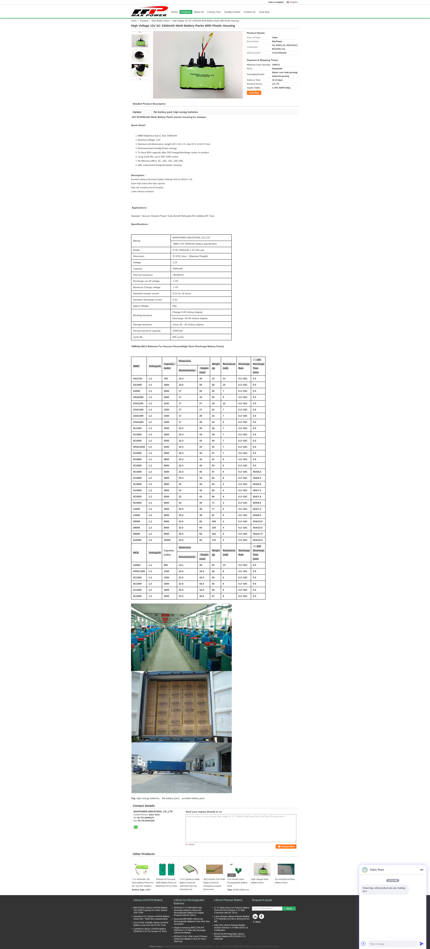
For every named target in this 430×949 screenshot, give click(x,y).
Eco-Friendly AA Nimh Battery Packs (285, 881)
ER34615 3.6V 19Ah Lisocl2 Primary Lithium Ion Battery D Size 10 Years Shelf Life (190, 939)
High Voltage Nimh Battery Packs (259, 881)
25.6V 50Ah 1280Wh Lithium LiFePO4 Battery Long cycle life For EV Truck (151, 923)
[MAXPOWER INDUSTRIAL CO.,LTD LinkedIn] (255, 917)
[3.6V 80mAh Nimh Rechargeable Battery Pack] (238, 869)
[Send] (421, 943)
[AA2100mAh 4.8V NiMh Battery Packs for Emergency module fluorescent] (214, 869)
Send (288, 908)
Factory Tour (214, 12)
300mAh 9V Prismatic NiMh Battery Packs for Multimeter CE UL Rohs (166, 882)
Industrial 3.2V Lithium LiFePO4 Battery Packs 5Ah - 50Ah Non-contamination (151, 917)
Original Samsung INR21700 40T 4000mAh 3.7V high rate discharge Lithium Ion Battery (190, 930)
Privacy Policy (155, 946)
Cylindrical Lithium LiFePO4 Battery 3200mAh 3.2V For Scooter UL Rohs (150, 930)
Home (174, 12)
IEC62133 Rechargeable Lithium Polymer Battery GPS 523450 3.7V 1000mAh (230, 936)
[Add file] (363, 943)
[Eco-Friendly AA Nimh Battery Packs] (286, 869)
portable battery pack (193, 798)
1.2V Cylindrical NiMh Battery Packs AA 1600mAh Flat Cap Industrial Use (190, 884)
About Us (199, 12)
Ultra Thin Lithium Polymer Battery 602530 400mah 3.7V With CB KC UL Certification (231, 927)
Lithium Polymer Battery (228, 900)
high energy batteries (148, 798)
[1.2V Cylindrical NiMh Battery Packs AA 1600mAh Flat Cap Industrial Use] (190, 869)
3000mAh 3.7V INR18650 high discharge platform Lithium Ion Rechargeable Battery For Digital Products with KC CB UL (189, 911)
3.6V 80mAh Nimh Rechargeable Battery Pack (237, 882)
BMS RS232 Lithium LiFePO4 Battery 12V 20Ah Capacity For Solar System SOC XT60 (150, 910)
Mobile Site (259, 926)
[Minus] (422, 870)
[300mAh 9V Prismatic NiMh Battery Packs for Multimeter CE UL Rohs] (167, 869)
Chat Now (264, 12)
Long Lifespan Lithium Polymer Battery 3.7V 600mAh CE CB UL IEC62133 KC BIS (232, 919)
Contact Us (249, 12)
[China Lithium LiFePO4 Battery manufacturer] (150, 11)
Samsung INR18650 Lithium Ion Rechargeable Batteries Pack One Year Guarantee (192, 921)
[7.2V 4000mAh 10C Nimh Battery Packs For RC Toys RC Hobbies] (143, 869)
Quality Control (232, 12)
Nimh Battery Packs (160, 21)
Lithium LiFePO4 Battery (148, 900)
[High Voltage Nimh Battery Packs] (262, 869)
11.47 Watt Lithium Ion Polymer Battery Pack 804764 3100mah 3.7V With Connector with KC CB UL (231, 910)
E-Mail (256, 921)
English (293, 2)
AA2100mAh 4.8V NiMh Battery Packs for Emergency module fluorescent (214, 884)
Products (186, 12)
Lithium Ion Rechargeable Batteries (189, 902)
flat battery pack (170, 798)
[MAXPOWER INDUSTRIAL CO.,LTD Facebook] (262, 917)
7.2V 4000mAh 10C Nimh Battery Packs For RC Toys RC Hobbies (142, 882)
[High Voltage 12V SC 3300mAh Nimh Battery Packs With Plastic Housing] (198, 65)
